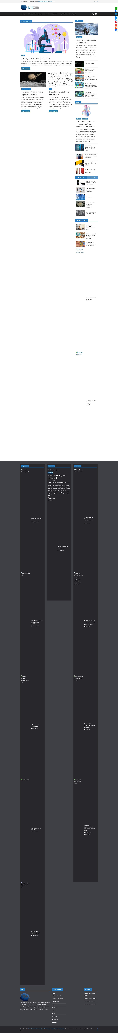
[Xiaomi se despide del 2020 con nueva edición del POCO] (79, 163)
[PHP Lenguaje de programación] (25, 726)
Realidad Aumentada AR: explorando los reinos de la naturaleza (91, 236)
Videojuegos (38, 14)
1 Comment (87, 834)
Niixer (22, 14)
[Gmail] (116, 25)
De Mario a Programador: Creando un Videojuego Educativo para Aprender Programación (91, 86)
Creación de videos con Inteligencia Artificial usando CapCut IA (46, 2)
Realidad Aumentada (58, 998)
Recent (93, 177)
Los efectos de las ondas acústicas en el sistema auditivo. (91, 244)
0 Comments (67, 482)
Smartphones (55, 14)
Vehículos (30, 14)
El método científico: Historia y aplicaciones (90, 190)
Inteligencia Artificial (26, 88)
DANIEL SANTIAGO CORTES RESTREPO (56, 482)
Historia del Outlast (89, 63)
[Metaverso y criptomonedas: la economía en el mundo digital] (78, 830)
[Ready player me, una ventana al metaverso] (78, 623)
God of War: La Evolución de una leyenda (86, 41)
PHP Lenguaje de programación (35, 725)
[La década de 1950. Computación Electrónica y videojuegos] (80, 204)
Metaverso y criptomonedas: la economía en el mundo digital (89, 828)
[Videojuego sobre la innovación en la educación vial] (79, 71)
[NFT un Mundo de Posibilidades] (78, 520)
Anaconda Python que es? (36, 518)
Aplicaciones (64, 14)
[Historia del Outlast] (79, 64)
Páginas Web (50, 472)
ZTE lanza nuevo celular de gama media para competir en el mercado (85, 124)
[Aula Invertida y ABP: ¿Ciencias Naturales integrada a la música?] (80, 403)
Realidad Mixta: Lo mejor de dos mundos (89, 724)
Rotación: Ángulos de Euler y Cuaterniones (91, 212)
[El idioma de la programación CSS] (25, 933)
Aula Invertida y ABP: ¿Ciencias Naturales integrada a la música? (91, 402)
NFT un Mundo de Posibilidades (88, 517)
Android (78, 118)
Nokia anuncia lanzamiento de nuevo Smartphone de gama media (90, 148)
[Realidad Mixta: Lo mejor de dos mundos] (78, 726)
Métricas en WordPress (62, 546)
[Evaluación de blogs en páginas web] (59, 470)
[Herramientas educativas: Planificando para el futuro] (80, 227)
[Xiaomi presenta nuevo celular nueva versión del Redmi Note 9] (79, 156)
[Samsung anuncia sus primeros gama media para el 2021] (79, 171)
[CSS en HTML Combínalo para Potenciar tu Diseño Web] (25, 623)
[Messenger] (116, 16)
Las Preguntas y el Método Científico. (35, 58)
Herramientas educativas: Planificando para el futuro (90, 227)
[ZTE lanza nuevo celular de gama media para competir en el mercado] (86, 110)
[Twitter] (116, 19)
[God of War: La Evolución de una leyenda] (86, 29)
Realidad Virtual (57, 996)
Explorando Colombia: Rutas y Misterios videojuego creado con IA (91, 78)
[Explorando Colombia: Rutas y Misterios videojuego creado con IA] (79, 78)
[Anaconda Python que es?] (25, 520)
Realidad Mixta (56, 1001)
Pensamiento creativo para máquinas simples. (91, 299)
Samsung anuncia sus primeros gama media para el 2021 (90, 171)
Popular (81, 177)
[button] (25, 14)
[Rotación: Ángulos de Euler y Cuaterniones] (80, 213)
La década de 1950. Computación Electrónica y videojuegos (90, 205)
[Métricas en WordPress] (52, 548)
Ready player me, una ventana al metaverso (89, 621)
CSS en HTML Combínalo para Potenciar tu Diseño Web (37, 622)
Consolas (55, 1010)
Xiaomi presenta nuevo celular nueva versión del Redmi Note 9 (91, 156)
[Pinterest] (116, 22)
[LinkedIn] (116, 14)
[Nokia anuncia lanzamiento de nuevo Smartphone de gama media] (79, 148)
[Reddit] (116, 27)
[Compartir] (116, 30)
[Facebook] (116, 11)
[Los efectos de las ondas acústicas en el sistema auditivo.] (80, 244)
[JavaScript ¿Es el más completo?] (25, 830)
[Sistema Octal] (80, 197)
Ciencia (47, 14)
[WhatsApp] (116, 8)
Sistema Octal (89, 197)
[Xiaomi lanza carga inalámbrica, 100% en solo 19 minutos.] (80, 183)
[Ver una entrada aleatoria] (96, 14)
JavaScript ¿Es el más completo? (36, 828)
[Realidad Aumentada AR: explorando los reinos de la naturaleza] (80, 236)
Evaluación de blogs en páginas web (56, 476)
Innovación (73, 14)
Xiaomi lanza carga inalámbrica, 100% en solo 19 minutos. (91, 183)
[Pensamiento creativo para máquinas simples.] (80, 299)
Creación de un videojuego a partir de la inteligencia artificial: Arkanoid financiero (90, 94)
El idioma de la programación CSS (35, 932)
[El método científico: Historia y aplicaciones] (80, 190)
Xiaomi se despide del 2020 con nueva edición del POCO (90, 163)
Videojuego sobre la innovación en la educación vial (89, 70)
